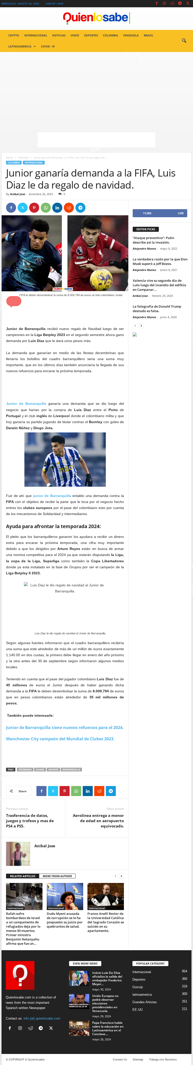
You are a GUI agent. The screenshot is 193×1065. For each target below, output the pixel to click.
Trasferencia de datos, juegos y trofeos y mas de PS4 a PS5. (30, 820)
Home (9, 157)
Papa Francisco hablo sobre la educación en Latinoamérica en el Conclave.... (108, 1028)
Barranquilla (71, 769)
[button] (183, 40)
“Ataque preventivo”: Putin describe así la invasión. (153, 240)
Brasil (148, 35)
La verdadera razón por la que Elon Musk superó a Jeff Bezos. (160, 261)
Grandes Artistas (144, 1002)
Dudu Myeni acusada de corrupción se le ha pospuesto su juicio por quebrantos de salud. (65, 920)
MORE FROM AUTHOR (57, 876)
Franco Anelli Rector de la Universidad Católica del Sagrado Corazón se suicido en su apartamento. (105, 922)
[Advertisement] (96, 89)
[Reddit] (172, 3)
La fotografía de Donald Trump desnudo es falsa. (157, 308)
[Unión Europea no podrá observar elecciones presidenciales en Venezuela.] (79, 1001)
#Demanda (25, 769)
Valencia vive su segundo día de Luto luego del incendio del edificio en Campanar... (159, 285)
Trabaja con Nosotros (163, 1059)
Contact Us (120, 1059)
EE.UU (137, 1010)
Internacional (35, 35)
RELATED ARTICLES (22, 876)
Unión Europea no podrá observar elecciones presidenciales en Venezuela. (105, 1003)
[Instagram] (164, 3)
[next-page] (121, 876)
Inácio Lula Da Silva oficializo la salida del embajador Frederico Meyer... (107, 978)
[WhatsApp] (46, 208)
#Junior (53, 769)
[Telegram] (180, 3)
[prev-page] (115, 876)
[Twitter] (188, 3)
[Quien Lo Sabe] (96, 18)
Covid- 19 (48, 46)
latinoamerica (19, 46)
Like (181, 213)
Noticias (59, 35)
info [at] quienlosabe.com (42, 1018)
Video (75, 35)
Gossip (137, 987)
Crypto (13, 35)
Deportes (91, 35)
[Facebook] (157, 3)
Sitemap (138, 1059)
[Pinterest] (34, 208)
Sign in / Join (54, 3)
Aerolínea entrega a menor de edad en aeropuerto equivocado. (98, 820)
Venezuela (131, 35)
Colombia (110, 35)
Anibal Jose (17, 194)
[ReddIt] (69, 208)
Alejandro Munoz (144, 248)
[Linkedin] (57, 208)
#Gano (40, 769)
